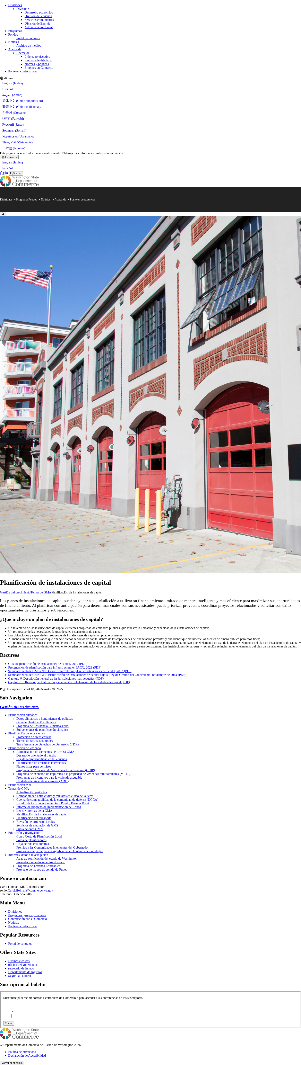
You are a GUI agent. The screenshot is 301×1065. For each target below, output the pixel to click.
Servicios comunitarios (39, 19)
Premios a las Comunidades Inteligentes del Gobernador (52, 847)
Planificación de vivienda (24, 748)
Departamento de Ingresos (25, 972)
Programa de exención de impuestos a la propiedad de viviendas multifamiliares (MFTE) (73, 774)
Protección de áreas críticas (33, 737)
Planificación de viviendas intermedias (41, 762)
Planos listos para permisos (33, 766)
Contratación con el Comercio (27, 919)
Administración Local (39, 27)
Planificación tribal (20, 785)
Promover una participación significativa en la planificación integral (59, 851)
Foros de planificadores (31, 840)
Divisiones (15, 5)
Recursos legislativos (38, 60)
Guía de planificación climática (36, 722)
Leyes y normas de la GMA (34, 810)
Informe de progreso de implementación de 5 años (48, 807)
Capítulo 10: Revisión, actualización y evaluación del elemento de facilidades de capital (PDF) (69, 682)
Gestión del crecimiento (15, 592)
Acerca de (14, 49)
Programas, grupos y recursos (27, 915)
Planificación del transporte (33, 818)
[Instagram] (3, 173)
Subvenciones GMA (29, 829)
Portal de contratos (28, 38)
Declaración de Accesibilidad (27, 1055)
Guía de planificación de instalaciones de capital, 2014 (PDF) (47, 663)
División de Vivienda (38, 16)
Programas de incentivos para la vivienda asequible (49, 777)
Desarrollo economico (39, 12)
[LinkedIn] (6, 173)
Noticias (13, 42)
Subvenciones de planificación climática (42, 729)
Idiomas (9, 157)
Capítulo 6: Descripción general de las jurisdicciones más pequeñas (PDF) (56, 678)
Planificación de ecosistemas (26, 733)
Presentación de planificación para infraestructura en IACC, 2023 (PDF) (54, 667)
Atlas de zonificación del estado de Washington (46, 858)
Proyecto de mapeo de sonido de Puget (41, 869)
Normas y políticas (37, 64)
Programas (15, 31)
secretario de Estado (21, 968)
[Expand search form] (3, 214)
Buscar (17, 173)
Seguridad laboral (19, 975)
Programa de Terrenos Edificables (38, 866)
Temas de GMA (41, 592)
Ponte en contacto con (22, 71)
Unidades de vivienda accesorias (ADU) (42, 781)
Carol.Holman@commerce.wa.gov (30, 890)
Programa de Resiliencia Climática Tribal (42, 726)
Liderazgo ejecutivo (37, 56)
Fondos (13, 34)
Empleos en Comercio (39, 67)
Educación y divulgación (24, 832)
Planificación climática (22, 715)
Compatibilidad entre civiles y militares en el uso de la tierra (54, 796)
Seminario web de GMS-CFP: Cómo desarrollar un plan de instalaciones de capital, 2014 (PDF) (70, 671)
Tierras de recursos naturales (34, 740)
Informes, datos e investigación (28, 855)
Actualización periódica (31, 792)
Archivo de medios (28, 45)
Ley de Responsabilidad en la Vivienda (41, 759)
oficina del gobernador (22, 964)
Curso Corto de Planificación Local (39, 836)
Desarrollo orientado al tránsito (36, 755)
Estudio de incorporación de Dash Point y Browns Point (52, 803)
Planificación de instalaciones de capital (41, 814)
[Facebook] (1, 173)
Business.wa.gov (19, 961)
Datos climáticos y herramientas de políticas (44, 718)
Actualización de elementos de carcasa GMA (45, 751)
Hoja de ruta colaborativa (32, 843)
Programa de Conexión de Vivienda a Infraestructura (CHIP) (55, 770)
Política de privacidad (22, 1052)
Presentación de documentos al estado (40, 862)
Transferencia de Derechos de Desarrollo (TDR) (47, 744)
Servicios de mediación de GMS (37, 825)
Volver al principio (12, 1062)
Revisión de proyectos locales (35, 821)
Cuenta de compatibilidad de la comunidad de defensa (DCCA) (57, 799)
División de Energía (37, 23)
